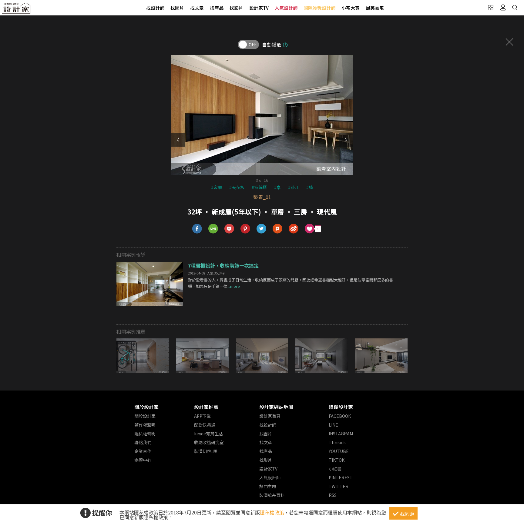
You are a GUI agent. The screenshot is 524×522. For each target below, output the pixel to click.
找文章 (197, 8)
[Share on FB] (197, 229)
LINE (333, 425)
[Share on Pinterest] (245, 229)
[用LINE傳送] (213, 229)
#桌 (277, 187)
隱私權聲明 (145, 434)
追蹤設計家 (341, 407)
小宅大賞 (350, 8)
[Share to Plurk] (278, 229)
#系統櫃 (259, 187)
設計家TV (259, 8)
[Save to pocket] (229, 229)
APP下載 (202, 416)
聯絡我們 (142, 442)
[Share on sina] (294, 229)
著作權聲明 (145, 425)
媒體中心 (142, 460)
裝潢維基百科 (272, 495)
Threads (337, 442)
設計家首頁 (269, 416)
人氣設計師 (286, 8)
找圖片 (177, 8)
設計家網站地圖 (276, 407)
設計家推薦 (206, 407)
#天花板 (236, 187)
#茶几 (293, 187)
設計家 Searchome (17, 10)
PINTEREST (341, 477)
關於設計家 (146, 407)
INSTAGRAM (341, 434)
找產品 (216, 8)
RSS (333, 495)
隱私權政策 (272, 512)
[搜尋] (514, 7)
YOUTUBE (339, 451)
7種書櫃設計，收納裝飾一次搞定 (223, 265)
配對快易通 (204, 425)
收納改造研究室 (209, 442)
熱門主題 (267, 486)
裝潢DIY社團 (205, 451)
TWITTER (338, 486)
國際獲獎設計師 (319, 8)
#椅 (309, 187)
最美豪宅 (375, 8)
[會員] (502, 7)
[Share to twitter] (262, 229)
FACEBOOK (340, 416)
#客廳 (216, 187)
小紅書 (335, 469)
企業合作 (142, 451)
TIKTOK (336, 460)
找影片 (236, 8)
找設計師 (155, 8)
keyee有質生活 (208, 434)
